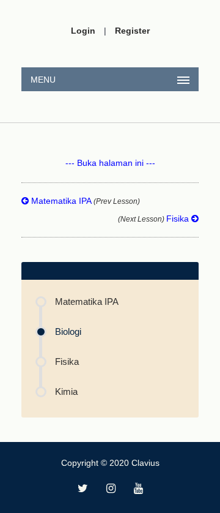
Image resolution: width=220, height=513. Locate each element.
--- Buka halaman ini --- (110, 163)
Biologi (68, 331)
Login (83, 31)
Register (132, 31)
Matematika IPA (84, 201)
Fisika (154, 218)
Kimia (66, 391)
